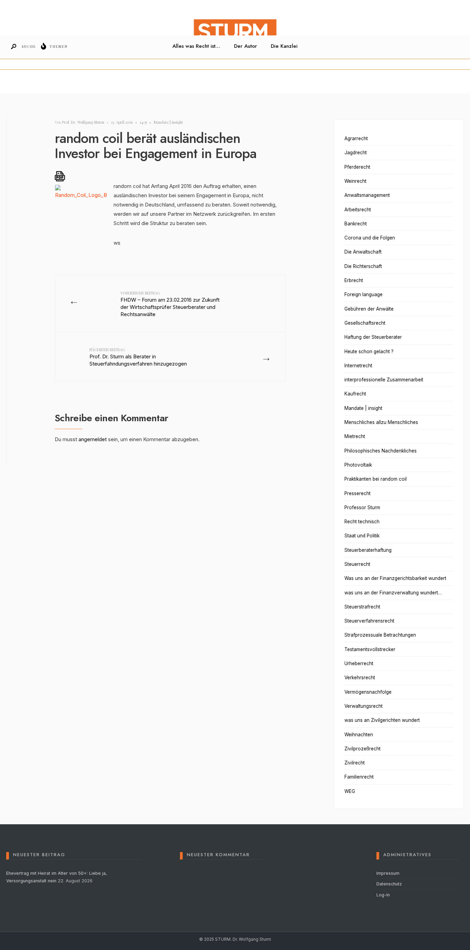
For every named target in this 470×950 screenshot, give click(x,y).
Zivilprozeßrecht (362, 748)
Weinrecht (355, 181)
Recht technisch (362, 521)
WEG (349, 791)
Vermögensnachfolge (368, 692)
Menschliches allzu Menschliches (381, 422)
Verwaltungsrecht (363, 706)
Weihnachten (358, 734)
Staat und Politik (362, 535)
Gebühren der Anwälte (369, 309)
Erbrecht (353, 280)
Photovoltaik (358, 465)
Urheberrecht (358, 663)
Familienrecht (359, 777)
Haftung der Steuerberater (373, 337)
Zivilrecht (354, 762)
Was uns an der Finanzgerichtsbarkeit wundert (395, 578)
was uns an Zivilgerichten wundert (382, 720)
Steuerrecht (357, 564)
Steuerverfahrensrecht (369, 621)
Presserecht (357, 493)
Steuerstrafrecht (362, 607)
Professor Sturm (362, 507)
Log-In (383, 894)
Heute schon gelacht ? (369, 351)
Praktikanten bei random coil (375, 479)
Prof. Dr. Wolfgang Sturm (83, 122)
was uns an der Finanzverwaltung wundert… (393, 592)
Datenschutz (389, 883)
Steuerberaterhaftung (368, 550)
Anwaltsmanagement (367, 195)
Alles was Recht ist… (196, 46)
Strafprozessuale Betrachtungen (380, 635)
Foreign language (363, 294)
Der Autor (245, 46)
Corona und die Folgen (369, 238)
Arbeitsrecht (357, 209)
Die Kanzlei (284, 46)
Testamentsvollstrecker (369, 649)
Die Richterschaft (363, 266)
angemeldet (92, 439)
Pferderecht (357, 167)
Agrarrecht (356, 138)
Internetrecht (358, 365)
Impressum (387, 873)
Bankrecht (355, 223)
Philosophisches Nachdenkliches (380, 451)
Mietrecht (354, 436)
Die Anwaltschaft (363, 252)
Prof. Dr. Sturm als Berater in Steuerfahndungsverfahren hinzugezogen (138, 357)
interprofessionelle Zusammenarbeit (383, 379)
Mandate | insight (168, 122)
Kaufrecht (355, 393)
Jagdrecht (355, 152)
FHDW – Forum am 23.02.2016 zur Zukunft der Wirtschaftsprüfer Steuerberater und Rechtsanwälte (170, 303)
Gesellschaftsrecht (364, 323)
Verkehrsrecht (359, 677)
